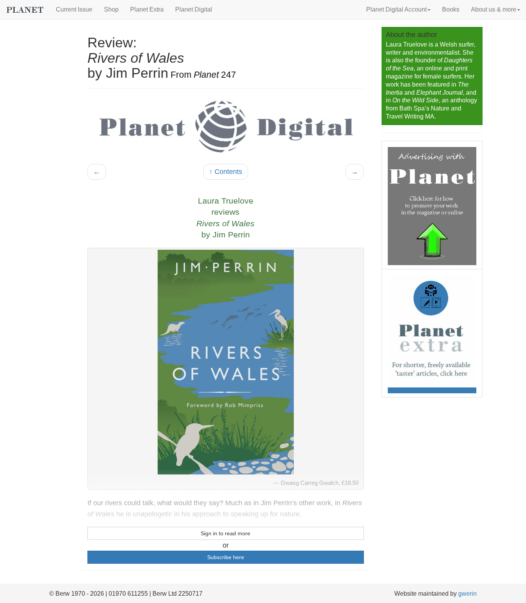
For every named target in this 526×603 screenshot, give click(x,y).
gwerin (467, 593)
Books (450, 9)
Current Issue (74, 9)
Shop (111, 9)
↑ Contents (225, 171)
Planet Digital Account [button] (396, 9)
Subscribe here (225, 557)
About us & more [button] (493, 9)
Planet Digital (193, 9)
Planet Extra (147, 9)
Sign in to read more (225, 533)
